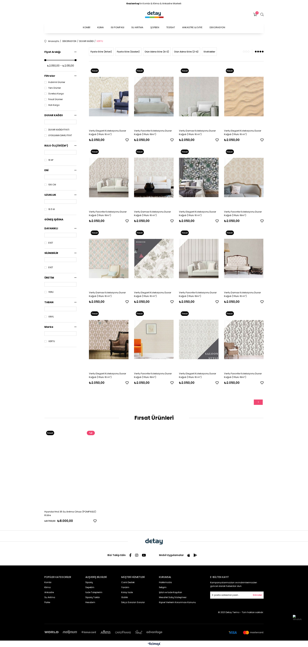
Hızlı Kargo (54, 105)
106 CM (52, 185)
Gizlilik (124, 597)
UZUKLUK (50, 195)
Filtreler (49, 76)
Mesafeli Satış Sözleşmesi (172, 597)
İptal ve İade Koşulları (170, 592)
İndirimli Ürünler (56, 82)
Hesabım (90, 602)
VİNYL (51, 317)
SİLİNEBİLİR (51, 253)
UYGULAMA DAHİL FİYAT (60, 135)
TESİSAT (170, 27)
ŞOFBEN (154, 27)
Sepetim (89, 587)
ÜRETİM (49, 277)
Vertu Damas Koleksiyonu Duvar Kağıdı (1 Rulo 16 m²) (197, 132)
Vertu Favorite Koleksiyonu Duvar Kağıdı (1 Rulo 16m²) (153, 132)
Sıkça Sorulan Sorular (133, 602)
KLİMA (100, 27)
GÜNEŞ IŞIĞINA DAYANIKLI (53, 224)
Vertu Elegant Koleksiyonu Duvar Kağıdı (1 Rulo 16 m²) (107, 132)
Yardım (125, 587)
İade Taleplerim (93, 592)
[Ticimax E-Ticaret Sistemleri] (154, 644)
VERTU (51, 341)
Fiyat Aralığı (52, 52)
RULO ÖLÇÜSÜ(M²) (56, 145)
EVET (50, 243)
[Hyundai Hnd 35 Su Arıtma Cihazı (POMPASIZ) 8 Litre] (70, 468)
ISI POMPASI (117, 27)
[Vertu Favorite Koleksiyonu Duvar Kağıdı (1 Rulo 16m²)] (154, 96)
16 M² (50, 160)
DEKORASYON (217, 27)
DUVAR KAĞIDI (53, 115)
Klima (47, 587)
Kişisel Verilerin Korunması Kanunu (177, 602)
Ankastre (49, 592)
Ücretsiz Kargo (56, 94)
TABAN (48, 302)
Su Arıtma (49, 597)
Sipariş (89, 582)
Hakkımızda (165, 582)
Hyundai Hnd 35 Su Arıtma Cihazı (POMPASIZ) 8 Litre (70, 513)
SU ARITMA (137, 27)
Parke (47, 602)
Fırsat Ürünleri (55, 99)
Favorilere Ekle (127, 139)
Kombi (47, 582)
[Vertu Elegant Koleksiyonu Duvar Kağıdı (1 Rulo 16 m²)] (109, 96)
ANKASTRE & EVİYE (192, 27)
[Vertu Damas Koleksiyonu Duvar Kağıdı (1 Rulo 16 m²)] (199, 96)
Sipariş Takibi (92, 597)
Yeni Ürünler (54, 88)
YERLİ (50, 292)
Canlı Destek (128, 582)
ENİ (46, 170)
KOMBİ (86, 27)
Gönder (257, 595)
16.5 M (51, 209)
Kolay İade (127, 592)
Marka (48, 327)
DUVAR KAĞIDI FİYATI (58, 130)
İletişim (162, 587)
